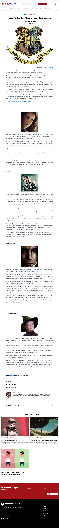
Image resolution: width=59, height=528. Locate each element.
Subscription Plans (43, 3)
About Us (45, 508)
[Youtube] (7, 518)
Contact (45, 515)
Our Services (46, 8)
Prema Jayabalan (31, 21)
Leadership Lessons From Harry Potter (21, 101)
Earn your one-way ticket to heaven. (7, 515)
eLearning (38, 8)
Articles (19, 8)
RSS (22, 525)
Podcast (33, 437)
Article (25, 14)
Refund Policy (9, 525)
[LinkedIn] (5, 518)
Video (3, 470)
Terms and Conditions (17, 525)
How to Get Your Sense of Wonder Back (43, 440)
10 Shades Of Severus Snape (26, 306)
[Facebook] (1, 518)
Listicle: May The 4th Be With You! (12, 440)
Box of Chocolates (32, 14)
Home (44, 506)
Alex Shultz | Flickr (48, 67)
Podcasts (25, 8)
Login (51, 4)
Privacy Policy (3, 525)
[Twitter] (3, 518)
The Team (45, 510)
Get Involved (46, 513)
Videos (31, 8)
